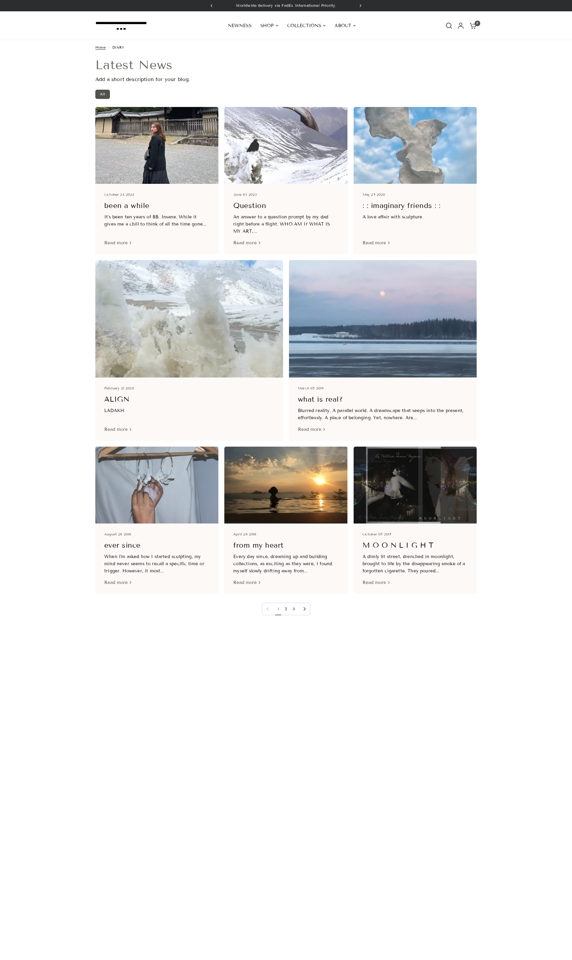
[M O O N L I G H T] (415, 485)
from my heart (258, 545)
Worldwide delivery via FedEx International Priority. (286, 5)
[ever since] (156, 485)
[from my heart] (285, 485)
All (102, 94)
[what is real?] (383, 319)
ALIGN (116, 399)
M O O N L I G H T (398, 545)
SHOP (267, 25)
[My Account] (461, 25)
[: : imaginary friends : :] (415, 145)
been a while (127, 205)
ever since (122, 545)
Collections (304, 25)
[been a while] (156, 145)
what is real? (320, 399)
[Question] (285, 145)
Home (100, 47)
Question (249, 205)
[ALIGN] (189, 319)
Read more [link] (116, 243)
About (343, 25)
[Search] (449, 25)
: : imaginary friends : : (402, 205)
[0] (472, 25)
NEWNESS (239, 25)
